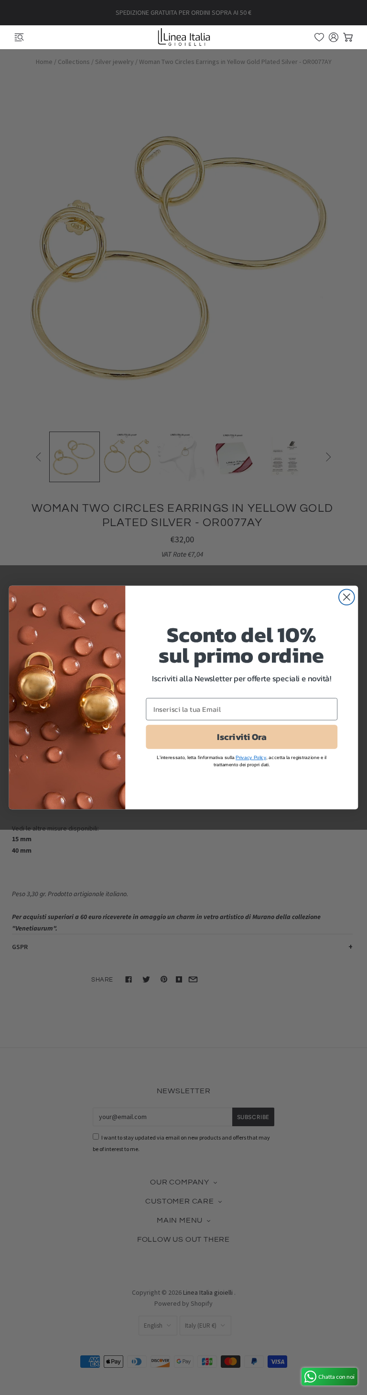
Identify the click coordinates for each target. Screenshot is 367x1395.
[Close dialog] (347, 597)
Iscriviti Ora (241, 736)
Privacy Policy (251, 757)
